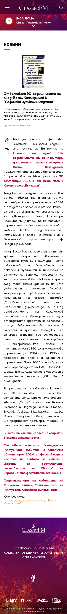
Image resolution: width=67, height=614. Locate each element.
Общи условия (33, 557)
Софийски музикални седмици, (25, 500)
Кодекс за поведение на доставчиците (33, 553)
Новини (12, 44)
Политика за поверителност (34, 548)
